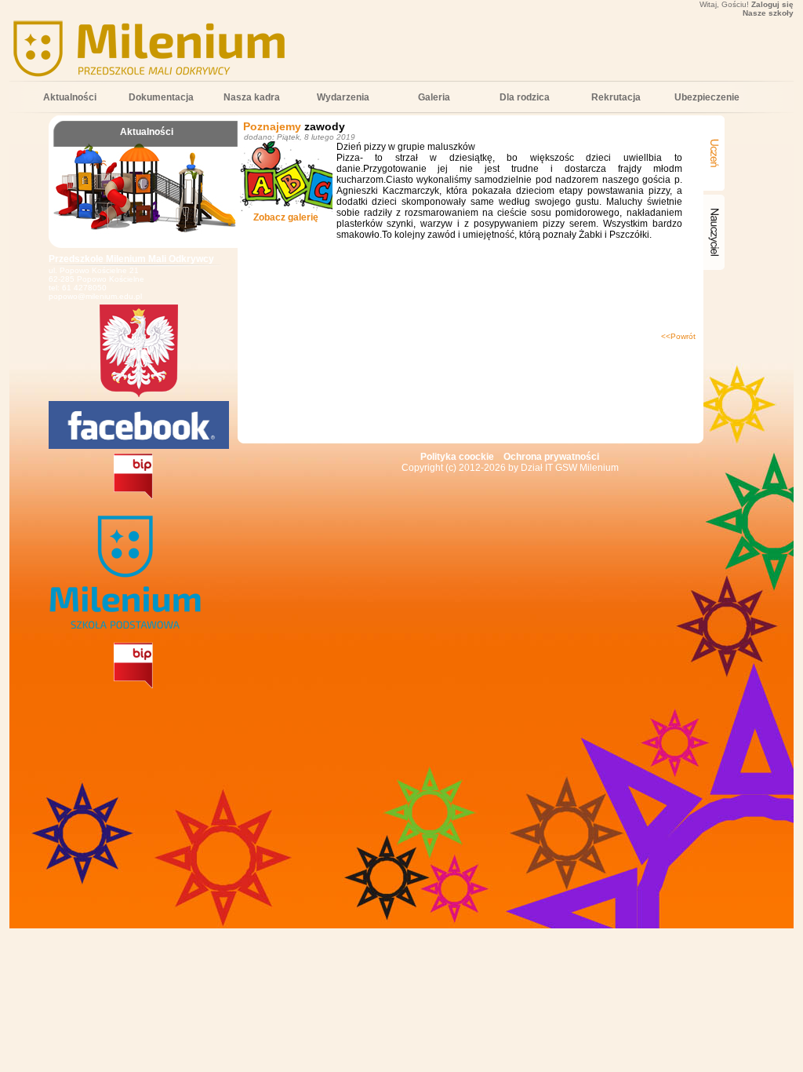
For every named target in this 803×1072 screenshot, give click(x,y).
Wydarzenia (343, 97)
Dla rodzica (525, 97)
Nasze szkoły (768, 13)
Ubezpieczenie (706, 97)
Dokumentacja (161, 97)
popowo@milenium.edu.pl (95, 296)
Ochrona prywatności (551, 456)
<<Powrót (678, 336)
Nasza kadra (251, 97)
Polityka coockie (457, 456)
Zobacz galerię (285, 217)
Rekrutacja (616, 97)
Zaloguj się (772, 4)
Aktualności (69, 97)
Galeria (434, 97)
